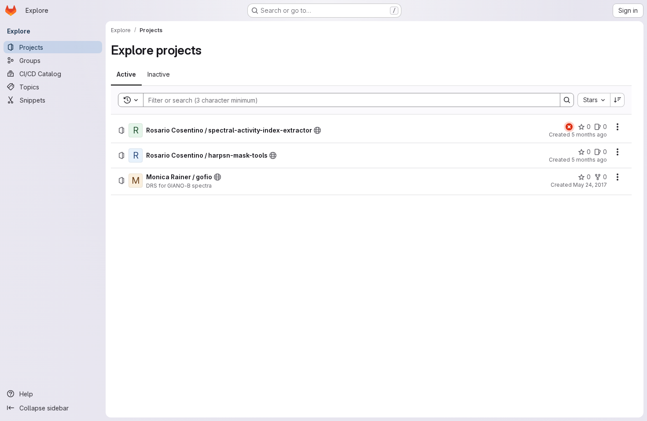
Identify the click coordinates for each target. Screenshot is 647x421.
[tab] (126, 74)
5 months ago (589, 134)
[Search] (567, 100)
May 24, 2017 (590, 184)
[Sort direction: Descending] (617, 100)
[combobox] (593, 100)
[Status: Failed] (569, 127)
